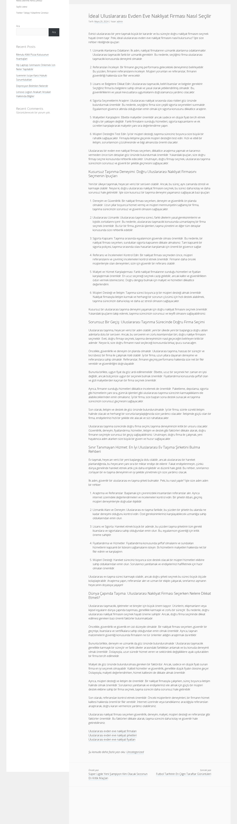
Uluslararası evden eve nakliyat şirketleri (112, 735)
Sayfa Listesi (21, 6)
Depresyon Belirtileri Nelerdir (32, 86)
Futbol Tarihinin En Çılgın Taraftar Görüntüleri (183, 774)
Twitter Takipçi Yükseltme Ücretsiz (32, 12)
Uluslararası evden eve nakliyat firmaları (112, 731)
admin (120, 21)
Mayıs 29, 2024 (101, 21)
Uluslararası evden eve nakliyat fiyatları (111, 739)
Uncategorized (135, 752)
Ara (18, 26)
